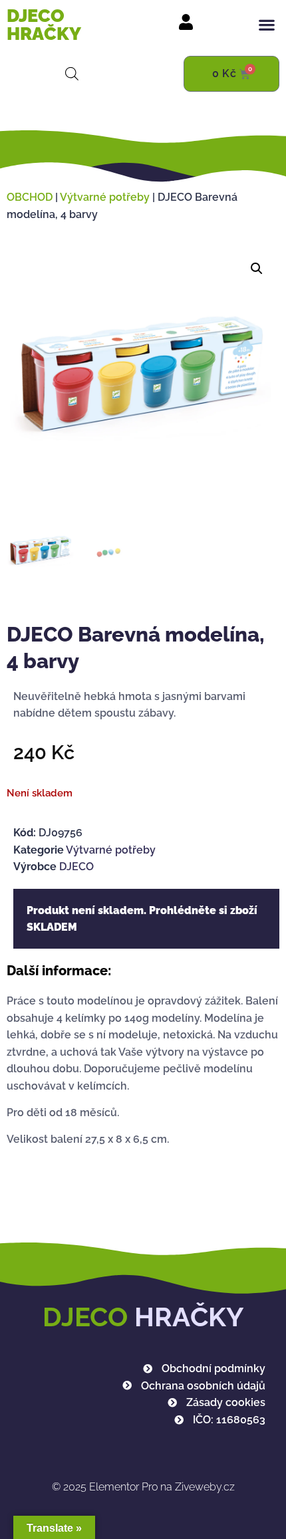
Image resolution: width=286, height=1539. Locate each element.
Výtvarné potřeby (105, 197)
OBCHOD (30, 197)
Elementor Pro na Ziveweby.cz (143, 1486)
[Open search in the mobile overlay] (71, 73)
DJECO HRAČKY (44, 24)
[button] (266, 25)
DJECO (76, 866)
